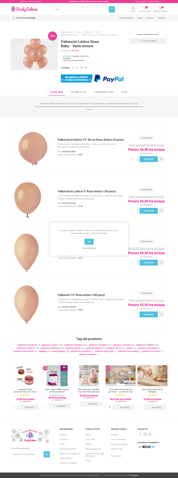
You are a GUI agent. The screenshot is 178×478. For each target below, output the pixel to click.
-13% (52, 36)
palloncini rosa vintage (128, 351)
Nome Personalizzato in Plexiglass (152, 390)
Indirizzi (88, 444)
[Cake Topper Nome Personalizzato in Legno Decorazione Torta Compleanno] (57, 375)
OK (89, 242)
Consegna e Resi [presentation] (104, 92)
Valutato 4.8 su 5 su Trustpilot (76, 58)
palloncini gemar (73, 348)
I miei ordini (90, 439)
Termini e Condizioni (68, 463)
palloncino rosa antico (81, 351)
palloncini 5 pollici (49, 345)
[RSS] (150, 434)
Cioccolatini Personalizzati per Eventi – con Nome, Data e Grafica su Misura (120, 391)
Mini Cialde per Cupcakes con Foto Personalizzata (89, 390)
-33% (109, 368)
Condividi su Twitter (73, 67)
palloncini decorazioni (23, 351)
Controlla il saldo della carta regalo (94, 454)
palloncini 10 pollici (73, 345)
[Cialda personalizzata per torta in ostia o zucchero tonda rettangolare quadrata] (25, 375)
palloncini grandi (93, 348)
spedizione (147, 153)
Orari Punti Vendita (67, 449)
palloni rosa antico (87, 354)
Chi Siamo (64, 439)
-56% (45, 368)
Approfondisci (89, 248)
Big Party (75, 50)
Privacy (88, 460)
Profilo (133, 11)
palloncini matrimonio (50, 348)
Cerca (139, 18)
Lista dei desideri (118, 439)
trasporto (135, 475)
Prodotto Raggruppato (148, 34)
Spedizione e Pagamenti (70, 453)
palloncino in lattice (145, 345)
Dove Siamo (116, 456)
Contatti (161, 18)
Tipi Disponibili (149, 41)
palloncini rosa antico (27, 345)
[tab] (57, 92)
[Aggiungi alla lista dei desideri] (161, 159)
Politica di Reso (66, 458)
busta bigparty (58, 351)
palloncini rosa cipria (147, 348)
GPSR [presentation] (124, 92)
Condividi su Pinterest (81, 67)
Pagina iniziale (126, 18)
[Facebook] (140, 434)
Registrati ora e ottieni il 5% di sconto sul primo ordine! (89, 1)
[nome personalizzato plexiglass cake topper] (152, 375)
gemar (129, 348)
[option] (25, 388)
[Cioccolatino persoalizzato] (121, 375)
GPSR (62, 444)
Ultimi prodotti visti (93, 449)
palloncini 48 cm (113, 348)
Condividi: (65, 68)
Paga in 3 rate (117, 449)
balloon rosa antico (151, 351)
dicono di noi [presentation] (78, 92)
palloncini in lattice (25, 348)
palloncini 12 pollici (97, 345)
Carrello (114, 435)
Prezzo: (133, 150)
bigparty (43, 351)
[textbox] (80, 9)
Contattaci (156, 1)
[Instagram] (145, 434)
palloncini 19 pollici (121, 345)
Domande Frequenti (119, 444)
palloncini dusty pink (104, 351)
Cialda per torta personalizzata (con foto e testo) (25, 391)
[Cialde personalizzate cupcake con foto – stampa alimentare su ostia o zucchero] (89, 375)
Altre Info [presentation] (57, 92)
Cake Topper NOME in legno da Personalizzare (57, 390)
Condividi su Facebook (77, 67)
